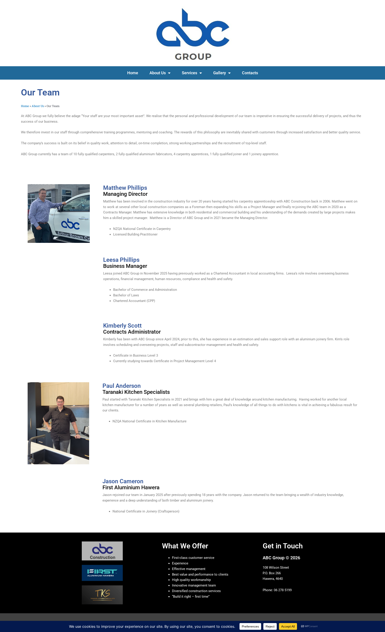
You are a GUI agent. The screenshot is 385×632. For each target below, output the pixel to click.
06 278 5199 (283, 590)
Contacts (250, 72)
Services (189, 72)
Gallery (219, 72)
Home (132, 72)
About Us (157, 72)
